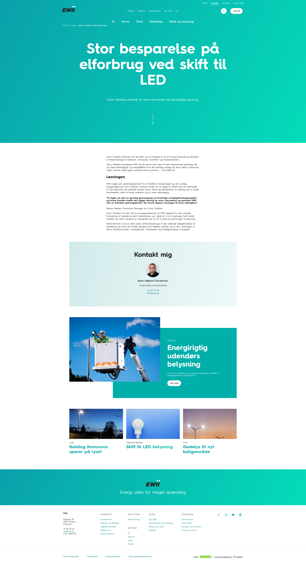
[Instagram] (240, 514)
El (113, 21)
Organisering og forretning (161, 523)
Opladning (155, 21)
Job (176, 11)
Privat (205, 3)
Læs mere (174, 383)
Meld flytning (133, 520)
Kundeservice (155, 11)
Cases (73, 26)
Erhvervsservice (107, 534)
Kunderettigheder (113, 557)
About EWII (187, 523)
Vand (139, 21)
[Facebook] (218, 514)
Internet (131, 537)
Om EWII (168, 11)
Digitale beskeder (108, 527)
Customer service (189, 530)
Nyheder (152, 530)
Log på (236, 11)
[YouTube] (233, 514)
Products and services (191, 527)
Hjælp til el (106, 530)
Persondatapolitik (71, 557)
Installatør (238, 3)
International (187, 520)
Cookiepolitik (92, 557)
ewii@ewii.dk (68, 531)
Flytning (131, 11)
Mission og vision (156, 527)
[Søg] (224, 11)
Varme (125, 21)
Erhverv (215, 3)
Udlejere (226, 3)
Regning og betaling (110, 523)
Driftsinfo (141, 11)
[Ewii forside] (69, 9)
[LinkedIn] (226, 514)
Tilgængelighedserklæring (139, 557)
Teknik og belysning (181, 21)
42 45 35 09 (153, 290)
